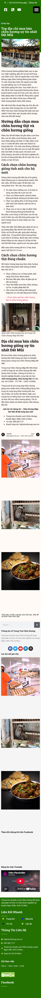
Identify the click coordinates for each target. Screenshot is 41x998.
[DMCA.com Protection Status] (8, 976)
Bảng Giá (29, 919)
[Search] (37, 625)
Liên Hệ (29, 924)
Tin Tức (6, 23)
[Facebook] (10, 648)
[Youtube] (20, 648)
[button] (36, 9)
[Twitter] (15, 648)
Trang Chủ (10, 919)
